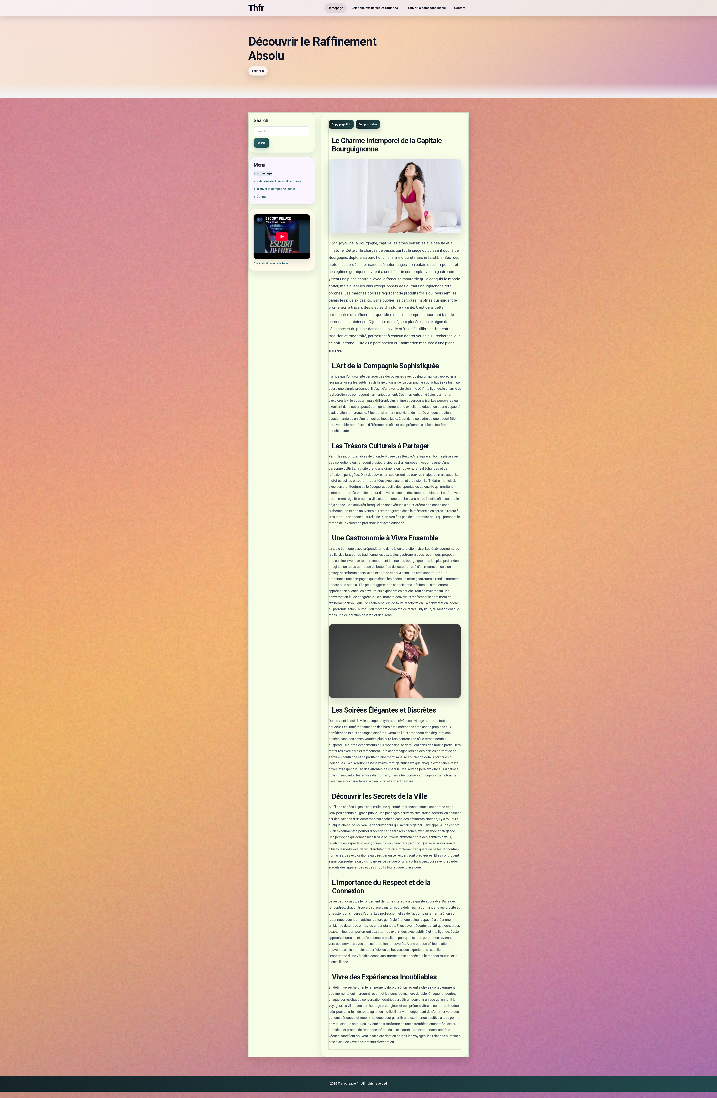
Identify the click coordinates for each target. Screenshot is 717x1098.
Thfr (256, 8)
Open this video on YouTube (271, 263)
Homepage (335, 8)
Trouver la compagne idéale (426, 8)
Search (261, 142)
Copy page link (341, 124)
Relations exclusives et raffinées (374, 8)
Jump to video (368, 124)
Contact (459, 8)
